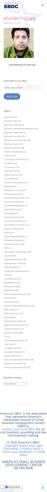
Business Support (12, 144)
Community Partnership (15, 159)
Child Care (8, 155)
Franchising (9, 213)
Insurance (8, 255)
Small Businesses (12, 329)
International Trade (13, 263)
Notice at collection (7, 490)
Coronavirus (9, 167)
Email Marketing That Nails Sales (23, 65)
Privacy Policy (31, 449)
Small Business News (13, 321)
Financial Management (14, 205)
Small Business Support (15, 325)
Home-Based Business (14, 236)
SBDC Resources (11, 313)
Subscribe (12, 96)
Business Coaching (12, 124)
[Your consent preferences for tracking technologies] (42, 488)
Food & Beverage (12, 209)
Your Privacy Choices (14, 487)
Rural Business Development (17, 305)
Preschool (8, 298)
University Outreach (13, 352)
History (7, 232)
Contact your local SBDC (18, 429)
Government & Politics (14, 221)
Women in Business (13, 363)
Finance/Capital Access (14, 198)
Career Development (13, 151)
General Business (12, 217)
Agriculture (9, 117)
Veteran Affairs (11, 355)
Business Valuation (12, 148)
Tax (5, 336)
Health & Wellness (12, 228)
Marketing (9, 290)
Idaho (6, 248)
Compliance (9, 163)
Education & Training (13, 190)
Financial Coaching (12, 201)
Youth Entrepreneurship (15, 367)
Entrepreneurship (12, 194)
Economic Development (14, 182)
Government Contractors (15, 225)
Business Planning (12, 136)
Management (10, 282)
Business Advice (11, 121)
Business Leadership (13, 132)
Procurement (10, 302)
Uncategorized (10, 348)
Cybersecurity (10, 171)
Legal (6, 275)
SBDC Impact (10, 309)
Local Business (10, 278)
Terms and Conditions (17, 452)
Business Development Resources (19, 128)
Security (7, 317)
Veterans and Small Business (17, 359)
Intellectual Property (13, 259)
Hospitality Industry (13, 240)
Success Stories (11, 332)
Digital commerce (12, 175)
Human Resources (12, 244)
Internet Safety (11, 267)
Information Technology (15, 252)
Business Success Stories (15, 140)
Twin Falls (8, 344)
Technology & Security (14, 340)
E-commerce (9, 178)
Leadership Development (15, 271)
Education (8, 186)
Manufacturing (11, 286)
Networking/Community (15, 294)
